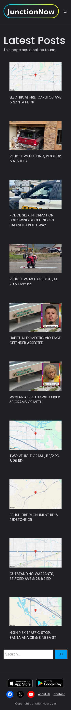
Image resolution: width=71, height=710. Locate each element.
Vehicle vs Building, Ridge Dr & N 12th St (35, 158)
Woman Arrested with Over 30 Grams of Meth (34, 399)
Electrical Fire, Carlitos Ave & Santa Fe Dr (35, 100)
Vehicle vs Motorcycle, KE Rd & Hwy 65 (33, 281)
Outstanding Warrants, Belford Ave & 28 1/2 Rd (31, 576)
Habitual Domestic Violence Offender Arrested (35, 340)
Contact (59, 694)
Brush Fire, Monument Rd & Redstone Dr (33, 517)
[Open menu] (65, 11)
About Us (44, 694)
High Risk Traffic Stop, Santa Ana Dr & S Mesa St (32, 635)
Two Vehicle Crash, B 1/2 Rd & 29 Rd (34, 458)
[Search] (61, 654)
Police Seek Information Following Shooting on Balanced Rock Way (31, 220)
